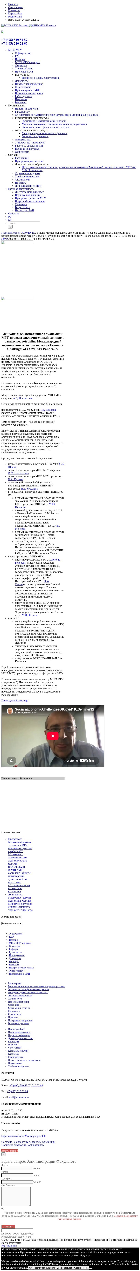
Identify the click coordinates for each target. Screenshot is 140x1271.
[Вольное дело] (17, 299)
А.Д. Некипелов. (23, 398)
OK (30, 1268)
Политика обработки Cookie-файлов (22, 1144)
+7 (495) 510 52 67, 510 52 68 (26, 1085)
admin (4, 238)
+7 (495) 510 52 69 (17, 1091)
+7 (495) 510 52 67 (14, 43)
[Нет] (90, 1268)
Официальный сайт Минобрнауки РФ (23, 1136)
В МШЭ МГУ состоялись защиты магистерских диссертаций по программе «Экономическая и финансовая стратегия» (19, 880)
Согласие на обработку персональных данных (28, 1141)
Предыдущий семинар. (14, 700)
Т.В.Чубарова (48, 409)
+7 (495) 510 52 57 (14, 39)
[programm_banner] (17, 243)
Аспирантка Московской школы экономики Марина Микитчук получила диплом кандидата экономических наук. (20, 902)
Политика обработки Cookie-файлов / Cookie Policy (61, 1268)
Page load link (9, 1245)
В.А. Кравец (15, 479)
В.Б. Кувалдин (29, 488)
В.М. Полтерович (18, 473)
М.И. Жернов (29, 615)
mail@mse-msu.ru (19, 1097)
